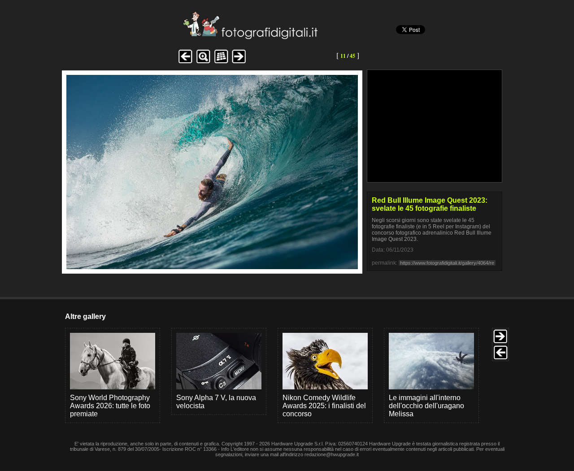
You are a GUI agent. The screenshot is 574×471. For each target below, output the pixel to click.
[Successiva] (212, 266)
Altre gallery (85, 316)
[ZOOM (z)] (203, 62)
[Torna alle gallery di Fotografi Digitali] (189, 36)
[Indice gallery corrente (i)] (221, 62)
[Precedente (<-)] (185, 62)
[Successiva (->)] (239, 62)
